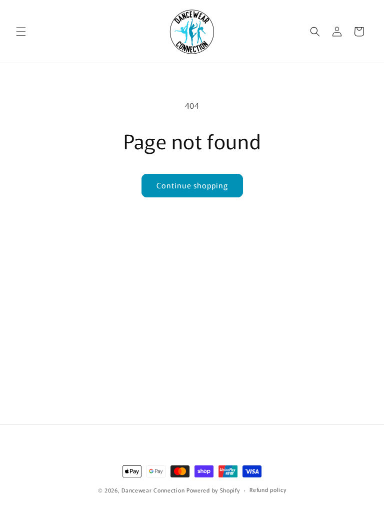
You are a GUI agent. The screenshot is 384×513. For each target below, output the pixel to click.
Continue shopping (192, 185)
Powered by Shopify (213, 490)
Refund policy (268, 489)
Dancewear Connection (153, 490)
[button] (21, 32)
